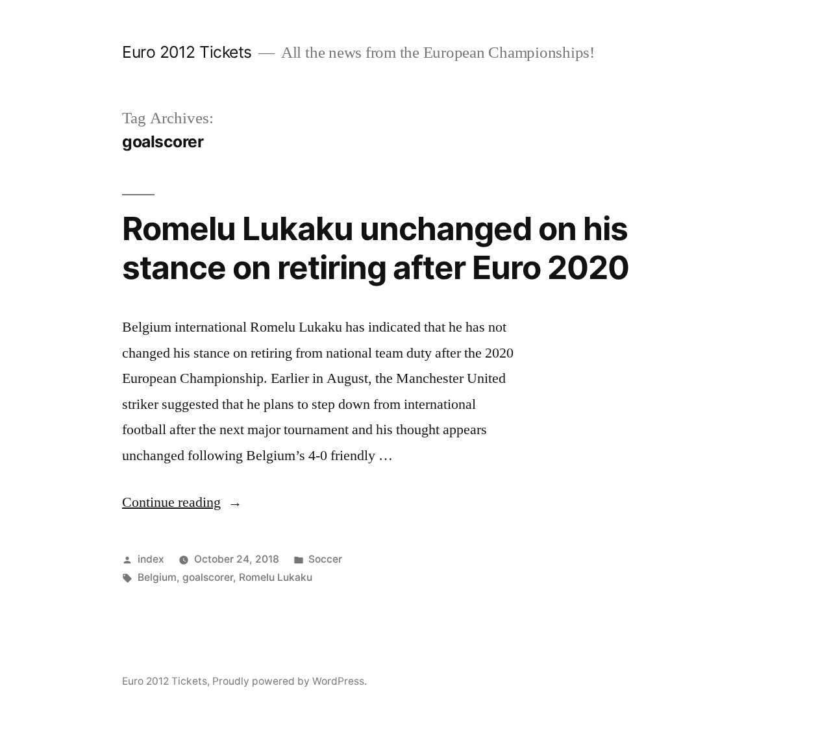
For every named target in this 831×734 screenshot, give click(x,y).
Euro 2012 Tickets (187, 52)
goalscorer (207, 577)
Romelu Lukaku (275, 577)
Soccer (325, 559)
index (151, 559)
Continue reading (182, 502)
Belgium (157, 577)
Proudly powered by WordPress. (289, 681)
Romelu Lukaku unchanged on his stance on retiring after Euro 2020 (375, 247)
